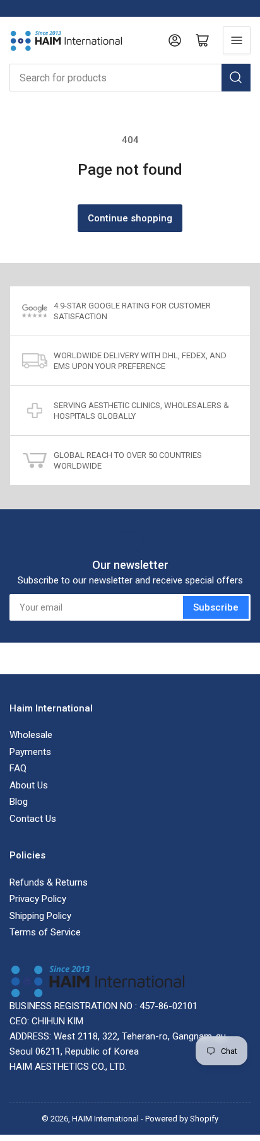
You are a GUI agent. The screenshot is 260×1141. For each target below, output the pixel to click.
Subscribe (216, 607)
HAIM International (105, 1118)
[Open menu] (237, 40)
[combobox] (130, 77)
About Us (28, 785)
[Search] (236, 77)
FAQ (18, 768)
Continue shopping (130, 218)
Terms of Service (45, 932)
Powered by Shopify (181, 1118)
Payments (30, 752)
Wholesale (30, 734)
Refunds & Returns (48, 882)
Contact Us (32, 818)
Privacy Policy (37, 898)
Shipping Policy (40, 916)
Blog (18, 801)
